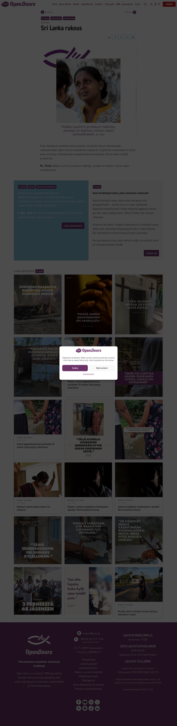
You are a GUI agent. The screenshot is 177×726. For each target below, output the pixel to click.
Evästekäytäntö (88, 374)
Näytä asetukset (102, 368)
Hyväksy (75, 368)
